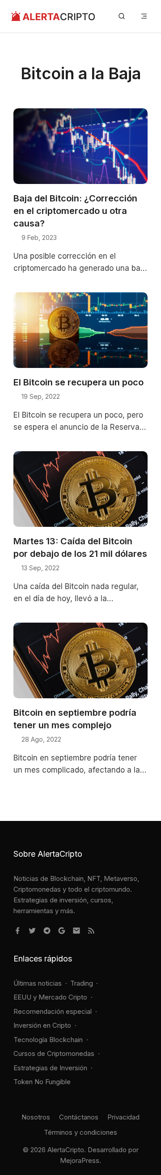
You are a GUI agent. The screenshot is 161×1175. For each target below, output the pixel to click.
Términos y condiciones (80, 1132)
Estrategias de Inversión (50, 1068)
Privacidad (123, 1117)
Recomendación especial (52, 1011)
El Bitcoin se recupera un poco (78, 382)
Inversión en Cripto (42, 1025)
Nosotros (35, 1117)
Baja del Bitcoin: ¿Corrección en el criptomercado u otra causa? (75, 211)
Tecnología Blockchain (48, 1039)
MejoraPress (79, 1160)
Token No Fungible (42, 1081)
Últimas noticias (37, 983)
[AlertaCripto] (53, 16)
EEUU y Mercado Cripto (50, 997)
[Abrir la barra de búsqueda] (121, 16)
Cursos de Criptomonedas (53, 1053)
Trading (81, 983)
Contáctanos (78, 1117)
